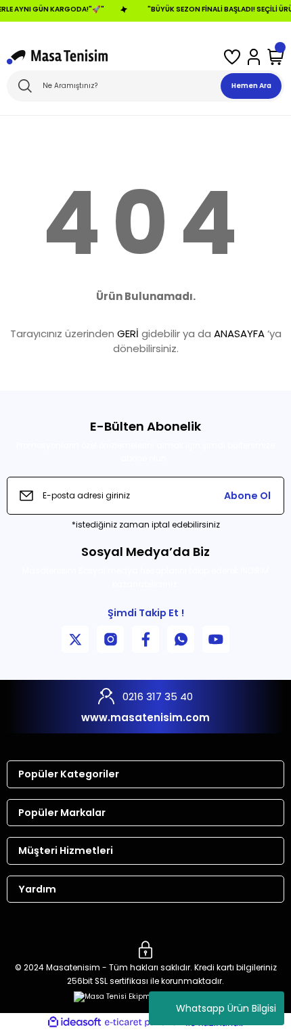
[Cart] (275, 57)
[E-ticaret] (143, 1022)
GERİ (128, 333)
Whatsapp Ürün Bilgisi (226, 1008)
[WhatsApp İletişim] (180, 639)
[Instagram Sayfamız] (110, 639)
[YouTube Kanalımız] (215, 639)
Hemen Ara (251, 86)
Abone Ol (247, 495)
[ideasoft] (74, 1022)
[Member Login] (254, 57)
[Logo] (57, 56)
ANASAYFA (239, 333)
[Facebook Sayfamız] (145, 639)
